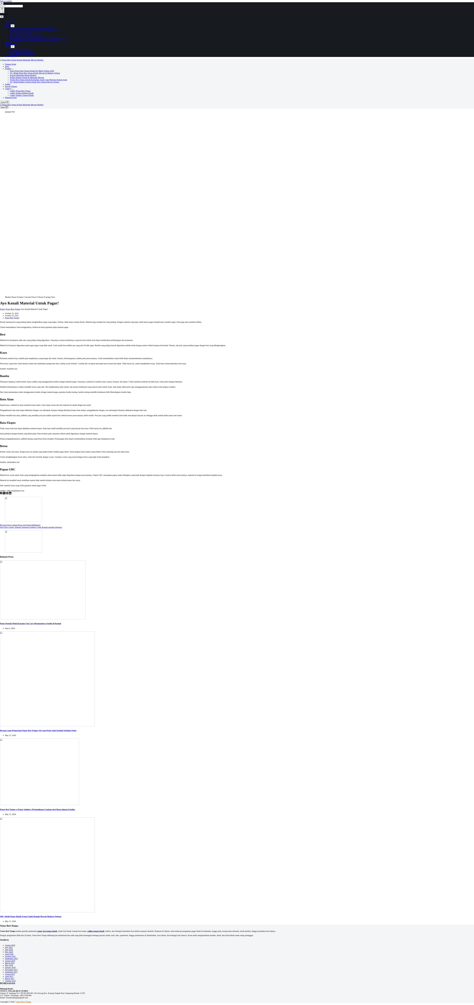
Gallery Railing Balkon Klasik (22, 93)
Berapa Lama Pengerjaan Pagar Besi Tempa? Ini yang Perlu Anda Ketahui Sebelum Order (38, 730)
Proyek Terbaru (11, 86)
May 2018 (9, 965)
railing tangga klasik (95, 931)
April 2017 (9, 976)
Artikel (7, 84)
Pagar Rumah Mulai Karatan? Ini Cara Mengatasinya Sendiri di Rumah (30, 623)
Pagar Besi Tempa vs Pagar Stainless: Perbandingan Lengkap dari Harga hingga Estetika (37, 809)
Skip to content (6, 1)
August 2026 (10, 945)
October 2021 (10, 956)
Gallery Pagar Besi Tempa (20, 91)
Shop (7, 66)
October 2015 (10, 981)
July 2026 (9, 947)
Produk (8, 69)
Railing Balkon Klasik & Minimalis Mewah (27, 77)
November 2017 (11, 970)
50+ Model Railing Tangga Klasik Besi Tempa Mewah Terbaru (34, 82)
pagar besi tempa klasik (47, 931)
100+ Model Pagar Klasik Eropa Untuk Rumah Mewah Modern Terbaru (30, 916)
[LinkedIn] (10, 494)
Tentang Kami (10, 64)
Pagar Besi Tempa (12, 318)
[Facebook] (1, 494)
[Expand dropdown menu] (13, 69)
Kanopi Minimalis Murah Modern (23, 75)
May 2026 (9, 952)
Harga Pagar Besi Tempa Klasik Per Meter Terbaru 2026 (32, 71)
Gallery (8, 89)
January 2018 (10, 967)
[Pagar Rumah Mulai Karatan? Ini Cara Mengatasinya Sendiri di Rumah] (42, 619)
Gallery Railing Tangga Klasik (22, 95)
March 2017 (9, 979)
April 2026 (9, 954)
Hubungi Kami (11, 97)
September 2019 (11, 959)
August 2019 (10, 961)
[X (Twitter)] (4, 494)
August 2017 (10, 974)
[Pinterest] (7, 494)
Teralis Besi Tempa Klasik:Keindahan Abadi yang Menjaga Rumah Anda (38, 80)
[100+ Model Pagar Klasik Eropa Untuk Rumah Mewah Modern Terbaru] (47, 912)
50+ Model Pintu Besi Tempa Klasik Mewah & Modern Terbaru (35, 73)
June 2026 (9, 950)
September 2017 (11, 972)
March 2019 (9, 963)
